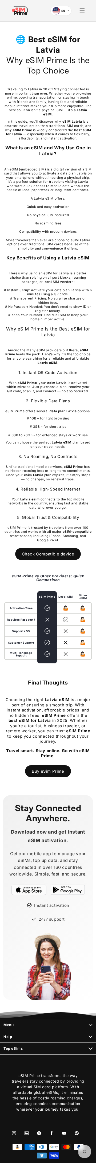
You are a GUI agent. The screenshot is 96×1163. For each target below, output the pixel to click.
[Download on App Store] (29, 889)
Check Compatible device (48, 554)
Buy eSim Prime (48, 771)
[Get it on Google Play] (68, 889)
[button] (82, 11)
